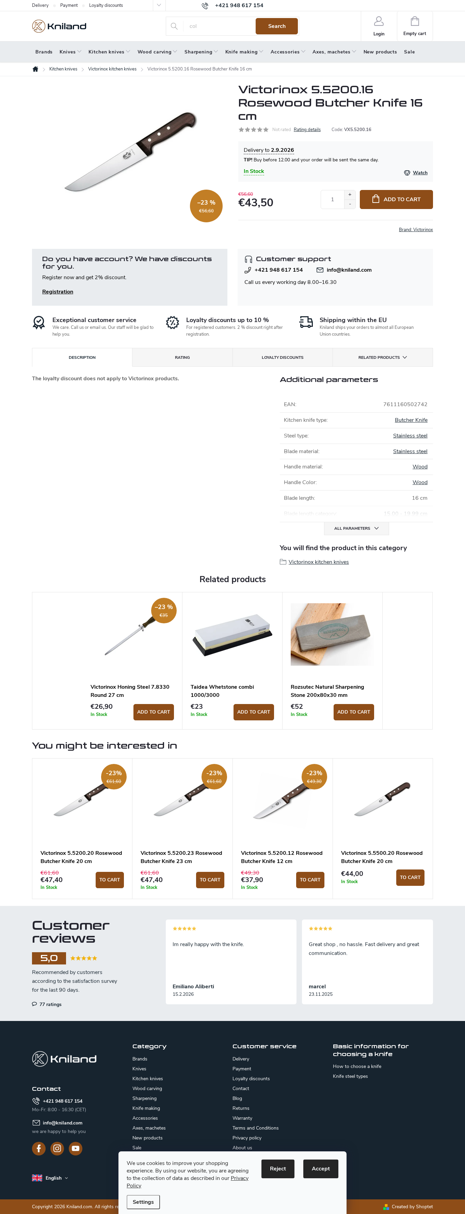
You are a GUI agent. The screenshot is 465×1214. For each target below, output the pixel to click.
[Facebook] (39, 1148)
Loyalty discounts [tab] (283, 357)
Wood (420, 466)
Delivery (40, 5)
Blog (237, 1098)
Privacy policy (247, 1138)
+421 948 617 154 (279, 270)
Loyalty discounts (106, 5)
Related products (379, 357)
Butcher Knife (411, 420)
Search (277, 26)
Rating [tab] (182, 357)
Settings (143, 1202)
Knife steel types (350, 1076)
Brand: (416, 230)
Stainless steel (410, 436)
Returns (241, 1108)
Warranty (242, 1118)
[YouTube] (75, 1148)
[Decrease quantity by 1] (349, 204)
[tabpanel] (132, 660)
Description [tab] (82, 357)
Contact (241, 1088)
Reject (278, 1168)
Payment (69, 5)
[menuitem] (44, 52)
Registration (57, 291)
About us (242, 1148)
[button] (82, 880)
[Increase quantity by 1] (349, 194)
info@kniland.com (349, 270)
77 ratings (50, 1004)
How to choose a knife (357, 1066)
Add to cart (402, 199)
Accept (321, 1168)
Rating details (307, 129)
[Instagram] (57, 1148)
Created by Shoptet (412, 1206)
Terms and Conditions (256, 1128)
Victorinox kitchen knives (319, 562)
